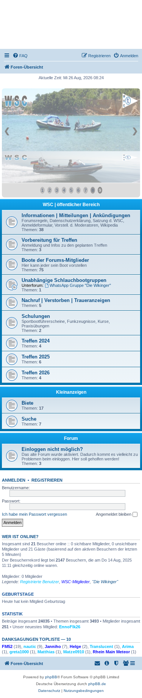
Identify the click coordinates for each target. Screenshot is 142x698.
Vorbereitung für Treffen (49, 240)
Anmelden (13, 480)
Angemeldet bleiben (114, 514)
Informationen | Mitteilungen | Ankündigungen (76, 215)
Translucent (101, 646)
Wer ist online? (20, 536)
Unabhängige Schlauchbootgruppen (64, 280)
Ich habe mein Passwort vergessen (34, 514)
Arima (128, 646)
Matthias (46, 651)
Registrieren (46, 480)
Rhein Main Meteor (111, 651)
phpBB (51, 677)
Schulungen (36, 316)
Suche (29, 419)
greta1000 (19, 651)
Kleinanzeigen (71, 392)
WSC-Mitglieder (75, 581)
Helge (75, 646)
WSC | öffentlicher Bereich (71, 204)
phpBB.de (97, 684)
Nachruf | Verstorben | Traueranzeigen (66, 300)
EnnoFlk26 (69, 626)
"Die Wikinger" (105, 581)
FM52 (7, 646)
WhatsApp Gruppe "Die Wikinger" (80, 285)
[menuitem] (20, 55)
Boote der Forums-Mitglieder (55, 260)
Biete (27, 403)
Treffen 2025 (36, 357)
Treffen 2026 (36, 373)
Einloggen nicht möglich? (52, 449)
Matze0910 (73, 651)
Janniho (53, 646)
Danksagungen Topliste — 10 (36, 639)
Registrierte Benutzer (39, 581)
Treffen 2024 (36, 341)
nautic (29, 646)
